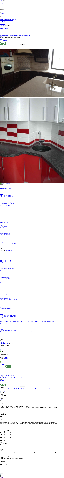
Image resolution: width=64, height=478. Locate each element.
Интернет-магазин (2, 375)
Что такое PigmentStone (26, 370)
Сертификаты (42, 30)
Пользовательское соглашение (17, 35)
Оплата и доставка (23, 35)
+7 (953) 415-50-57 (2, 338)
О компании (3, 4)
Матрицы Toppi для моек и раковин (32, 30)
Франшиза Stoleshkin (7, 28)
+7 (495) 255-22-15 (5, 357)
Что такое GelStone (22, 370)
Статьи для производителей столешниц (9, 35)
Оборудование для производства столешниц (23, 30)
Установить (1, 477)
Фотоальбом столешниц (50, 370)
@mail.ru (2, 13)
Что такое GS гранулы (17, 370)
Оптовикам (3, 2)
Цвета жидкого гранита (44, 370)
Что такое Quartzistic (31, 370)
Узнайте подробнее (8, 25)
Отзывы (2, 5)
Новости (4, 35)
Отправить (2, 449)
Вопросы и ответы (2, 28)
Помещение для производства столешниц (12, 30)
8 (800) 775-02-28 (2, 337)
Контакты (29, 35)
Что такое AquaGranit (7, 370)
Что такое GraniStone (2, 370)
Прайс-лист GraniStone (4, 1)
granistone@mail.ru (2, 343)
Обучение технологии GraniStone (4, 30)
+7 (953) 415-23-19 (2, 342)
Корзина (1, 0)
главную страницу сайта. (9, 250)
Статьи (2, 3)
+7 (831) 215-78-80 (5, 356)
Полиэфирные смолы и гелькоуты (38, 370)
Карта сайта (1, 399)
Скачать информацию (38, 30)
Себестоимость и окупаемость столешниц (58, 370)
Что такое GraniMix (12, 370)
